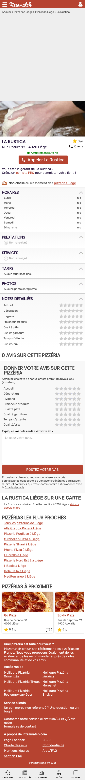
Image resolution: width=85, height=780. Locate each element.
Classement (42, 777)
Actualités (25, 777)
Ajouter (75, 777)
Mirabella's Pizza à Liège (22, 539)
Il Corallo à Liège (16, 555)
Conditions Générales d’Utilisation (59, 480)
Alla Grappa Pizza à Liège (22, 528)
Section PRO (13, 756)
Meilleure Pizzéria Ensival (55, 692)
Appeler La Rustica (45, 159)
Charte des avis (14, 487)
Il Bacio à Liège (15, 566)
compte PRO (25, 173)
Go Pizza (10, 615)
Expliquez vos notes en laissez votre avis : (28, 431)
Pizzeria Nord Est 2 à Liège (23, 560)
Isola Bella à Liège (17, 571)
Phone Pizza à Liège (18, 550)
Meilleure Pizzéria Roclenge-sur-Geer (18, 692)
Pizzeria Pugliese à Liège (22, 534)
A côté (59, 777)
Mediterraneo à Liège (19, 576)
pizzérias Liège (65, 183)
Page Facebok (14, 740)
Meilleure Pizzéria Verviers (55, 674)
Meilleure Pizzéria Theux (22, 682)
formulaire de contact (20, 726)
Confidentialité (53, 745)
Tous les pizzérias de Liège (23, 523)
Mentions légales (16, 750)
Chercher (8, 777)
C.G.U (46, 740)
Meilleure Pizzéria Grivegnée (17, 674)
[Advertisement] (42, 58)
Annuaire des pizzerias (21, 4)
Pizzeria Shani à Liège (20, 544)
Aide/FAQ (49, 750)
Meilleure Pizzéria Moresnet (55, 683)
